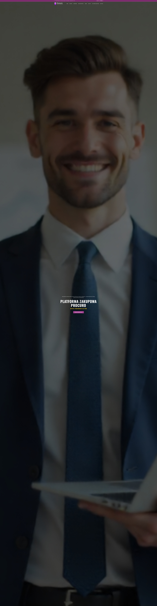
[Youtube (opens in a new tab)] (101, 0)
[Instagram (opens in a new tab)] (99, 0)
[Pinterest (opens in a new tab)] (98, 0)
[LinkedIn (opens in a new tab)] (100, 0)
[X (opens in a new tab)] (96, 0)
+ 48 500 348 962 (57, 0)
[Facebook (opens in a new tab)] (97, 0)
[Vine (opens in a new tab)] (102, 0)
